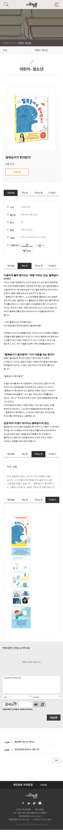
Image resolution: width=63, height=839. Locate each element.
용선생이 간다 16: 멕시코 (24, 742)
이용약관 (43, 785)
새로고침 (42, 704)
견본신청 (16, 172)
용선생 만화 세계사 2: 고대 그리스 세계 (28, 749)
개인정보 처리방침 (23, 784)
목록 (56, 760)
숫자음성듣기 (36, 704)
